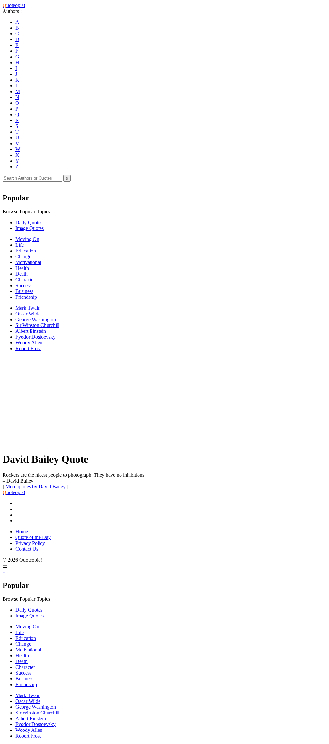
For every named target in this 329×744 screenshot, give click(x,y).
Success (23, 285)
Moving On (27, 239)
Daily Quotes (28, 222)
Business (24, 291)
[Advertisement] (164, 402)
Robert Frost (28, 348)
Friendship (26, 297)
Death (21, 274)
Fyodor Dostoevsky (35, 337)
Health (22, 268)
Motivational (28, 262)
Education (25, 250)
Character (25, 279)
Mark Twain (27, 308)
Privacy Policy (30, 543)
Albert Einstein (30, 331)
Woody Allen (28, 342)
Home (21, 531)
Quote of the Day (33, 537)
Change (23, 256)
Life (19, 245)
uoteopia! (14, 5)
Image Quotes (29, 228)
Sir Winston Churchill (37, 325)
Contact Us (26, 549)
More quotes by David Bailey (35, 486)
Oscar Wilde (27, 313)
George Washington (35, 319)
